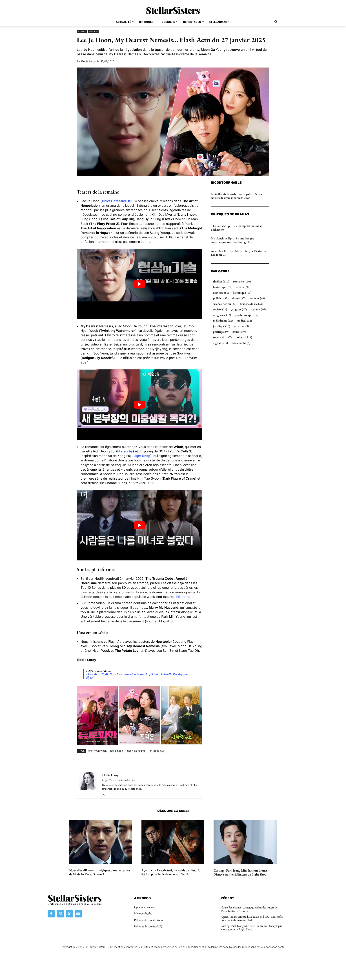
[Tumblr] (156, 761)
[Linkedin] (132, 761)
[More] (182, 761)
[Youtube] (78, 914)
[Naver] (165, 761)
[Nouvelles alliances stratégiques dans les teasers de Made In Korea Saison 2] (100, 842)
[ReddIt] (140, 761)
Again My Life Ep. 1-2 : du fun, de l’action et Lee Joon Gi (238, 253)
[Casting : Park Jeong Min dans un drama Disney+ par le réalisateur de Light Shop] (245, 842)
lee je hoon (116, 750)
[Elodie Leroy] (88, 784)
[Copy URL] (173, 761)
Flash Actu (93, 31)
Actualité (82, 31)
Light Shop (142, 456)
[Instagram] (60, 914)
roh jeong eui (156, 750)
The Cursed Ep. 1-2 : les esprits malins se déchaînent (236, 227)
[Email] (148, 761)
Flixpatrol (183, 597)
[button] (276, 22)
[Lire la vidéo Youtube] (139, 284)
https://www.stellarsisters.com (119, 780)
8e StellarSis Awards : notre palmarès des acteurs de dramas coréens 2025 (236, 196)
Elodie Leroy (88, 61)
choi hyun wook (97, 750)
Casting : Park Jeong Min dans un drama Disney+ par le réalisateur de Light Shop (240, 872)
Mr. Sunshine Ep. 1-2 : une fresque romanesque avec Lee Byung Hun (232, 240)
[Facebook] (107, 761)
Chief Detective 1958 (119, 201)
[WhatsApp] (123, 761)
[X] (115, 761)
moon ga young (136, 750)
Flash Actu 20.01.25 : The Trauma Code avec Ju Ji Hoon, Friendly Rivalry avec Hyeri (137, 675)
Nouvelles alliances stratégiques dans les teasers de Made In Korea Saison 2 (99, 872)
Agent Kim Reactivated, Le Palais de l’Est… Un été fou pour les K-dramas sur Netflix (171, 872)
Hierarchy (125, 451)
